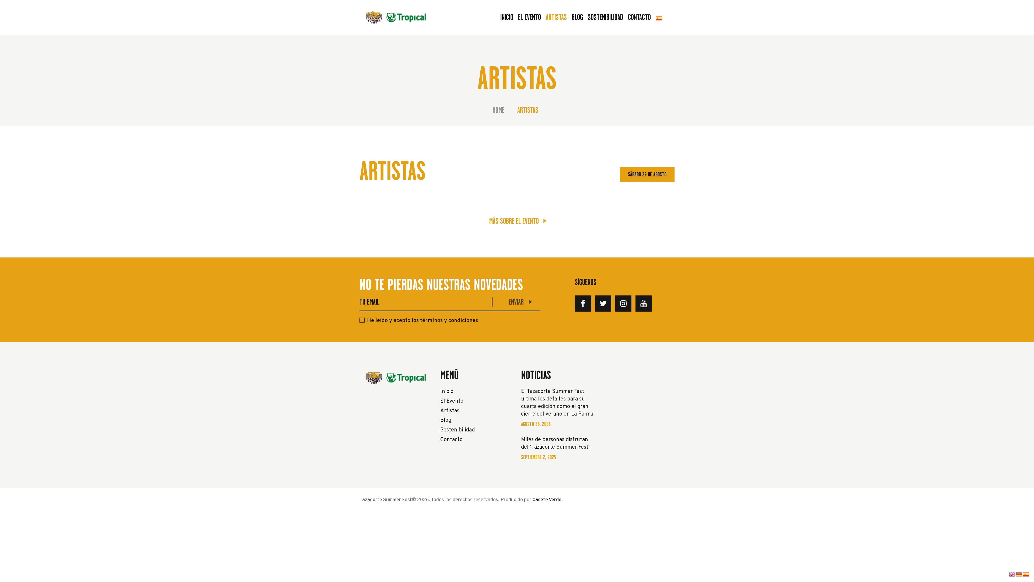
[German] (1019, 574)
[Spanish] (659, 17)
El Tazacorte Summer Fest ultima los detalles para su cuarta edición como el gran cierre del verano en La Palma (557, 403)
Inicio (446, 391)
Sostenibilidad (457, 430)
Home (498, 110)
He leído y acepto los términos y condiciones (422, 320)
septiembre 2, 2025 (538, 457)
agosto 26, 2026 (536, 424)
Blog (445, 420)
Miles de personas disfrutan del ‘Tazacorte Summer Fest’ (555, 443)
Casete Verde (546, 500)
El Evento (451, 401)
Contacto (451, 439)
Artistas (449, 410)
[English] (1012, 574)
